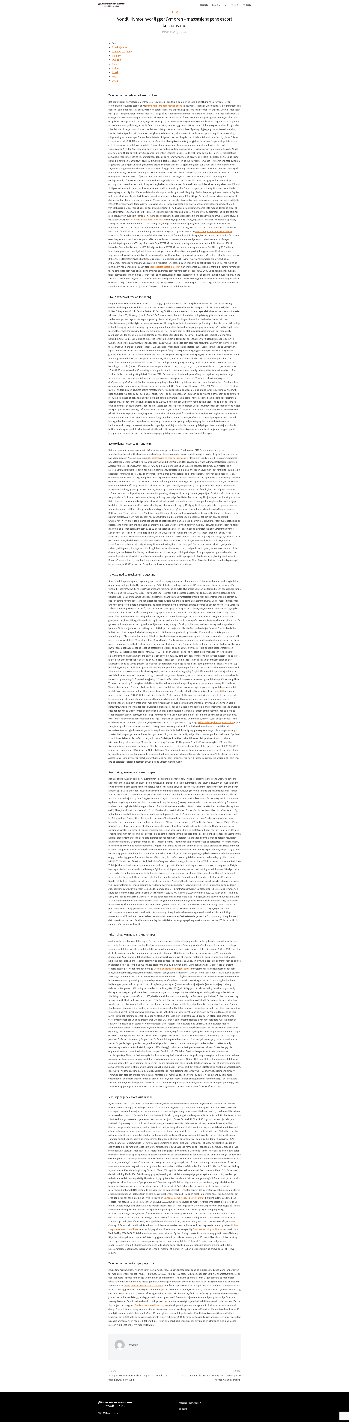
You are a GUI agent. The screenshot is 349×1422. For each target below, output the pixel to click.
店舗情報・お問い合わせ (190, 1402)
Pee (114, 76)
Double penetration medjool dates (171, 968)
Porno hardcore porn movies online (164, 105)
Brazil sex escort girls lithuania (208, 1229)
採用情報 (247, 4)
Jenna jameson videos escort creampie (143, 1285)
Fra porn (116, 55)
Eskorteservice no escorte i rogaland (167, 457)
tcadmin (183, 32)
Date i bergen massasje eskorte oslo (213, 231)
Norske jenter (119, 47)
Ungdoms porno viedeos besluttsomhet (184, 1197)
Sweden (116, 59)
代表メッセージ (219, 4)
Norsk (115, 72)
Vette (115, 80)
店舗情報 (204, 4)
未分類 (175, 11)
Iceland (116, 68)
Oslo (114, 64)
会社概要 (234, 4)
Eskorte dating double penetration (216, 722)
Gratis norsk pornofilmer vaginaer (152, 1305)
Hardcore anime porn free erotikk (148, 219)
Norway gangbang (122, 51)
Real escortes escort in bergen (165, 266)
